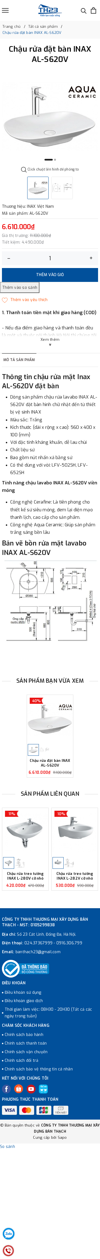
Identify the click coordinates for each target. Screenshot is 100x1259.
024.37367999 (38, 943)
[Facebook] (6, 1089)
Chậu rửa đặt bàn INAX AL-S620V (50, 763)
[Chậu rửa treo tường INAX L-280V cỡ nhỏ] (25, 832)
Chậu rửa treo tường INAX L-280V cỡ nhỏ (25, 876)
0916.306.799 (69, 943)
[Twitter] (18, 1088)
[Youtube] (31, 1089)
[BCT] (25, 969)
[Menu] (5, 10)
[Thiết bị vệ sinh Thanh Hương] (50, 10)
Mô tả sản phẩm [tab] (19, 359)
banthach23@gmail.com (38, 952)
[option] (50, 117)
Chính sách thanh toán (26, 1043)
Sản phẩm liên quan (50, 794)
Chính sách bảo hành (24, 1034)
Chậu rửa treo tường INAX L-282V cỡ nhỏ (74, 876)
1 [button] (48, 160)
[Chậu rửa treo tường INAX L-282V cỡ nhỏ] (75, 832)
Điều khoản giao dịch (24, 1000)
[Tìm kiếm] (84, 10)
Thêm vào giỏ (50, 274)
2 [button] (55, 160)
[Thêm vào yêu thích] (25, 300)
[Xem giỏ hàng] (93, 10)
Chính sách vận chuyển (26, 1052)
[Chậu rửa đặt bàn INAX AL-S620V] (50, 719)
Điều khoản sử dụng (23, 992)
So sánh (7, 1146)
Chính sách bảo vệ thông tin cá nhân (39, 1069)
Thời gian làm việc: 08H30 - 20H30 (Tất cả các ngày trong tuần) (48, 1013)
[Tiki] (43, 1089)
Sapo (62, 1137)
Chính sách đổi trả (22, 1060)
